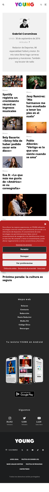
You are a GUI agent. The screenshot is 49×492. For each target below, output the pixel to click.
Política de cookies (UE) (30, 459)
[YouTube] (32, 450)
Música (5, 90)
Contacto (24, 310)
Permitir (24, 249)
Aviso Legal (41, 268)
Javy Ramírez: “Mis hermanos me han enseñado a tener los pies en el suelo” (36, 106)
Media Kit (24, 321)
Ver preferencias (24, 263)
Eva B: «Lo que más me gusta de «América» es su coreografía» (13, 182)
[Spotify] (42, 450)
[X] (22, 450)
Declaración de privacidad (27, 268)
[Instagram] (27, 450)
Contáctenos (24, 469)
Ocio (4, 219)
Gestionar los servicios (24, 245)
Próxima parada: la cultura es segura (23, 278)
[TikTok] (37, 450)
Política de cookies (10, 268)
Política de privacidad (34, 464)
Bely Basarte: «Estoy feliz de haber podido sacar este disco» (12, 144)
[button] (45, 224)
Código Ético (24, 325)
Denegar (24, 256)
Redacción (24, 313)
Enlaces (24, 306)
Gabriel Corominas (24, 34)
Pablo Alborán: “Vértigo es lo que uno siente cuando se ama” (36, 149)
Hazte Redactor (25, 317)
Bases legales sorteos (15, 464)
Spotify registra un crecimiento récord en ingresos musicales (11, 103)
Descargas (24, 328)
